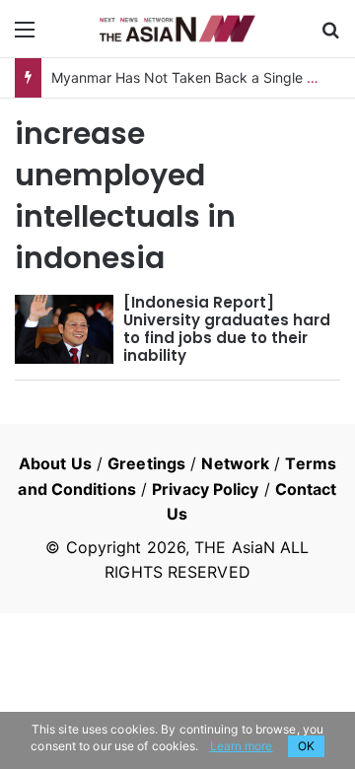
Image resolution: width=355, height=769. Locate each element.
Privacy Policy (205, 489)
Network (235, 463)
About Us (55, 463)
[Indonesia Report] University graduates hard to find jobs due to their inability (226, 329)
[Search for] (330, 36)
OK (306, 745)
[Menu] (25, 36)
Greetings (146, 463)
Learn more (241, 745)
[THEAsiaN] (177, 28)
